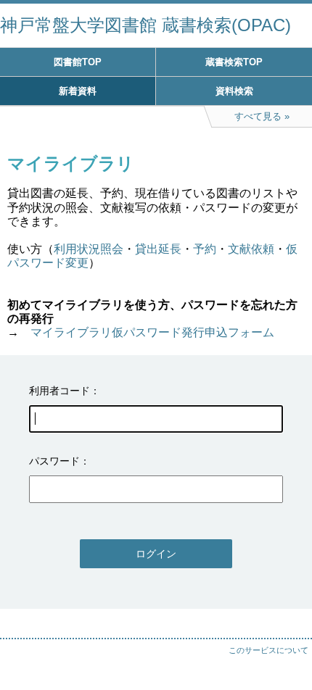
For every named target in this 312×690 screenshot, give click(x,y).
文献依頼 (251, 249)
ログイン (156, 554)
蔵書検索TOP (234, 62)
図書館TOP (78, 62)
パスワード (54, 461)
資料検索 (234, 91)
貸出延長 (158, 249)
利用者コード (59, 390)
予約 (204, 249)
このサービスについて (268, 650)
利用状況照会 (88, 249)
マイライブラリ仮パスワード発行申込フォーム (152, 332)
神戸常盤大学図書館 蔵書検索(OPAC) (145, 25)
